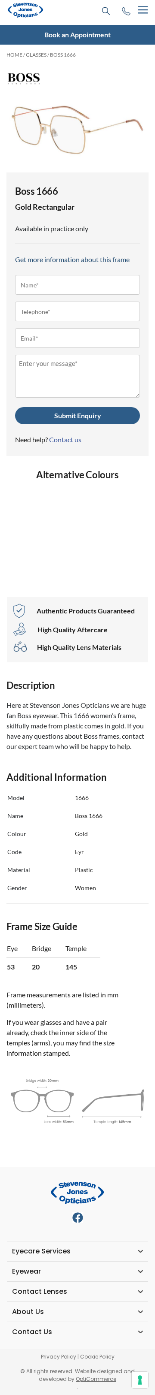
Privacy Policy (58, 1356)
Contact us (65, 439)
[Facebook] (77, 1217)
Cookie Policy (97, 1356)
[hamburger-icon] (142, 10)
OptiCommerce (96, 1379)
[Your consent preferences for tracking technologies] (140, 1380)
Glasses (36, 54)
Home (14, 54)
